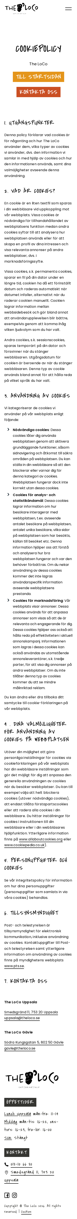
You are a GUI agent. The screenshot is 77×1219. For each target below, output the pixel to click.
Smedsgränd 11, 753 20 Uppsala (31, 1012)
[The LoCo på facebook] (7, 1196)
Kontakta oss (39, 92)
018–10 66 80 (21, 1164)
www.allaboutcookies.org (41, 839)
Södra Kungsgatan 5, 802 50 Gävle (34, 1042)
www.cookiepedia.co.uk (24, 845)
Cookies (26, 1211)
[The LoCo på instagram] (14, 1196)
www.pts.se (14, 965)
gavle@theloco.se (20, 1048)
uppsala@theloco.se (22, 1017)
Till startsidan (38, 77)
